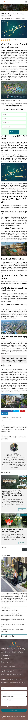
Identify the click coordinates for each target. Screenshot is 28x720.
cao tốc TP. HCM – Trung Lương (19, 145)
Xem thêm (22, 509)
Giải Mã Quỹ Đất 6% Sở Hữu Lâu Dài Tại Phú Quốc (12, 531)
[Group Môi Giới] (3, 2)
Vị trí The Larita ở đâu (6, 420)
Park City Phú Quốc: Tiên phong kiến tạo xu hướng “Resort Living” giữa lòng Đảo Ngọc (13, 494)
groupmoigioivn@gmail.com (9, 662)
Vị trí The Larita (5, 417)
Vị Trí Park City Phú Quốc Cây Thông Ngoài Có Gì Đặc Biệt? (12, 630)
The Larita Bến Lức (18, 362)
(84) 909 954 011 (7, 658)
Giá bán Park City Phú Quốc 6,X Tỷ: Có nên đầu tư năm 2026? (13, 619)
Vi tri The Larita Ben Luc (16, 417)
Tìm (24, 549)
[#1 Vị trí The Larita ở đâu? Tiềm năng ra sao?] (14, 29)
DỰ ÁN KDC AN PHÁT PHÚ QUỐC (9, 610)
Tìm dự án (3, 547)
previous (14, 428)
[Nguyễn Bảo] (14, 574)
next (13, 437)
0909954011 (20, 109)
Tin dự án (23, 18)
